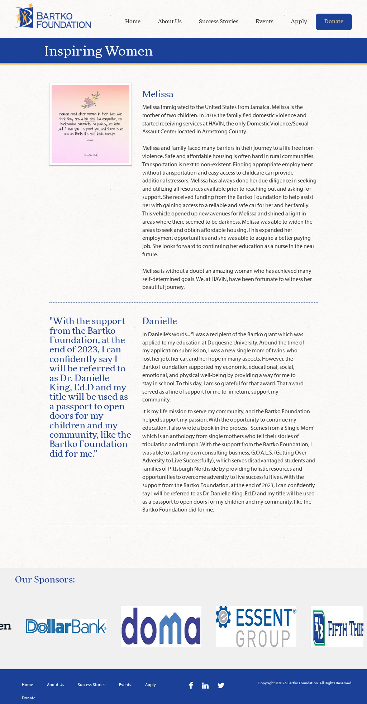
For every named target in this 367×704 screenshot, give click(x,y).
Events (264, 21)
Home (132, 21)
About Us (170, 21)
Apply (299, 21)
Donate (333, 21)
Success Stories (218, 21)
